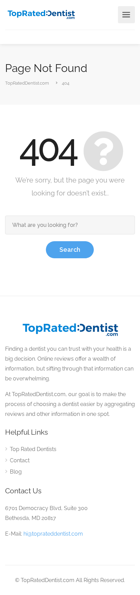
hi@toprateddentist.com (53, 534)
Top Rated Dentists (33, 449)
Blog (16, 471)
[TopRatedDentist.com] (41, 14)
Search (69, 249)
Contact (20, 460)
